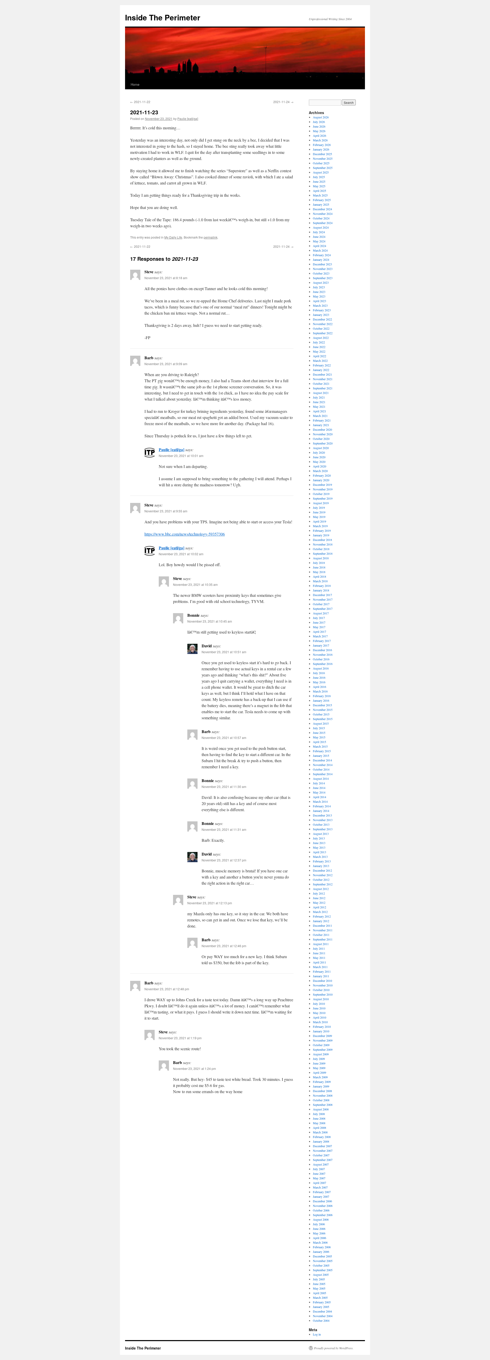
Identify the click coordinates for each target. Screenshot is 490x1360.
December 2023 (322, 264)
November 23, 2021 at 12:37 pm (224, 860)
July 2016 (319, 673)
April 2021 (319, 411)
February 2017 (322, 641)
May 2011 (319, 958)
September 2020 (323, 443)
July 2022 (319, 342)
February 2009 (322, 1082)
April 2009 (319, 1072)
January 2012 (321, 921)
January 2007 (321, 1196)
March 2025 (320, 195)
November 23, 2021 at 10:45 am (209, 621)
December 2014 (322, 760)
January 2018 (321, 590)
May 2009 (319, 1068)
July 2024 (319, 232)
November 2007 (323, 1150)
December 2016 (322, 650)
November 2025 (323, 158)
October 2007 (321, 1155)
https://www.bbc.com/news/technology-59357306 (184, 534)
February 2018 (322, 586)
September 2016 (323, 664)
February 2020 (322, 475)
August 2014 (321, 778)
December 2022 (322, 319)
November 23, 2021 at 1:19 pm (180, 1038)
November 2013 (323, 820)
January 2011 (321, 976)
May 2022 (319, 351)
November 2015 (323, 710)
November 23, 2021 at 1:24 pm (194, 1068)
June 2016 (319, 677)
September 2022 (323, 333)
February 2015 (322, 751)
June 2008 (319, 1118)
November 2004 (323, 1316)
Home (135, 84)
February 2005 (322, 1302)
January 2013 (321, 866)
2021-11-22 (140, 102)
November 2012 (323, 875)
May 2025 (319, 186)
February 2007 (322, 1192)
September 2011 (323, 939)
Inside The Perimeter (162, 17)
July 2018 (319, 563)
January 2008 (321, 1141)
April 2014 (319, 797)
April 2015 (319, 742)
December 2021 (322, 374)
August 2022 (321, 338)
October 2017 (321, 604)
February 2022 (322, 365)
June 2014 (319, 788)
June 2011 (319, 953)
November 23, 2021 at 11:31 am (224, 829)
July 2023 (319, 287)
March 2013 (320, 857)
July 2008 (319, 1114)
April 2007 (319, 1183)
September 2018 (323, 553)
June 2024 (319, 236)
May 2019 (319, 517)
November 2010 (323, 985)
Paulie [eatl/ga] (187, 118)
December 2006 (322, 1201)
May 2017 (319, 627)
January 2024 (321, 259)
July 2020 (319, 452)
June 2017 (319, 622)
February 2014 (322, 806)
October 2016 (321, 659)
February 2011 (322, 971)
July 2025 (319, 177)
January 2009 (321, 1086)
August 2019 (321, 503)
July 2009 (319, 1059)
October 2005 (321, 1265)
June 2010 (319, 1008)
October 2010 (321, 990)
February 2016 (322, 696)
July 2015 (319, 728)
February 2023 (322, 310)
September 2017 (323, 609)
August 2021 (321, 393)
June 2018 (319, 567)
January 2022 (321, 370)
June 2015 (319, 733)
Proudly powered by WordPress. (333, 1348)
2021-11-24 (283, 102)
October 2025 (321, 163)
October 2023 (321, 273)
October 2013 (321, 824)
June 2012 (319, 898)
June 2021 (319, 402)
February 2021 (322, 420)
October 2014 (321, 769)
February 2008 (322, 1137)
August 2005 (321, 1274)
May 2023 (319, 296)
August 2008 (321, 1109)
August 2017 (321, 613)
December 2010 (322, 981)
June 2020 (319, 457)
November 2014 (323, 765)
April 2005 (319, 1293)
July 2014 (319, 783)
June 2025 (319, 181)
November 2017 (323, 599)
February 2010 (322, 1026)
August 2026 (321, 117)
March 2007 (320, 1187)
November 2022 (323, 324)
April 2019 (319, 521)
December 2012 (322, 870)
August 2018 (321, 558)
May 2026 (319, 131)
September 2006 (323, 1215)
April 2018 (319, 576)
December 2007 (322, 1146)
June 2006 (319, 1229)
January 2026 (321, 149)
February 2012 (322, 916)
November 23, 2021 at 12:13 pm (209, 903)
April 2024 (319, 246)
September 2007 (323, 1160)
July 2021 (319, 397)
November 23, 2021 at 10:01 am (181, 455)
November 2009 (323, 1040)
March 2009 (320, 1077)
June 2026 (319, 126)
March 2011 (320, 967)
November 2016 (323, 654)
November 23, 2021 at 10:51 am (224, 652)
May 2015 (319, 737)
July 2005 (319, 1279)
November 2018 (323, 544)
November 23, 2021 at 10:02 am (181, 554)
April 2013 (319, 852)
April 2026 (319, 135)
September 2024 (323, 223)
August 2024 (321, 227)
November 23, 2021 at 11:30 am (224, 786)
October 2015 (321, 714)
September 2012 (323, 884)
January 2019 (321, 535)
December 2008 (322, 1091)
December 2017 (322, 595)
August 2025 (321, 172)
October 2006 (321, 1210)
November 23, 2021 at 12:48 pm (166, 989)
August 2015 (321, 723)
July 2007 (319, 1169)
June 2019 (319, 512)
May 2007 (319, 1178)
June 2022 (319, 347)
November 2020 (323, 434)
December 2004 (322, 1311)
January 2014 (321, 811)
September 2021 (323, 388)
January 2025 (321, 204)
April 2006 (319, 1238)
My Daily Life (173, 237)
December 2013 (322, 815)
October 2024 (321, 218)
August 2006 (321, 1219)
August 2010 (321, 999)
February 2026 (322, 145)
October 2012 (321, 879)
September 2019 (323, 498)
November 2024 (323, 214)
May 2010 (319, 1013)
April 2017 (319, 631)
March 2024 (320, 250)
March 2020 (320, 471)
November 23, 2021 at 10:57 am (224, 737)
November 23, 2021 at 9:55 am (165, 511)
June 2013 (319, 843)
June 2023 (319, 292)
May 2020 (319, 462)
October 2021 (321, 383)
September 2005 (323, 1270)
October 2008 (321, 1100)
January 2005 (321, 1307)
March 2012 (320, 912)
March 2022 (320, 360)
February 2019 (322, 530)
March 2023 (320, 305)
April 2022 (319, 356)
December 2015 (322, 705)
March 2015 (320, 746)
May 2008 (319, 1123)
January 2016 (321, 700)
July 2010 (319, 1004)
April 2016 (319, 687)
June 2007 (319, 1173)
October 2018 (321, 549)
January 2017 (321, 645)
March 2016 (320, 691)
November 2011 (323, 930)
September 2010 (323, 994)
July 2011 (319, 948)
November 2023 (323, 269)
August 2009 (321, 1054)
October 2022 (321, 328)
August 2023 (321, 282)
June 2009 (319, 1063)
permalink (210, 237)
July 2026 (319, 122)
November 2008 (323, 1095)
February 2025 (322, 200)
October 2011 (321, 935)
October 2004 (321, 1320)
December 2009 (322, 1036)
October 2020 (321, 439)
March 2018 (320, 581)
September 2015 (323, 719)
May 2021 (319, 406)
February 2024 (322, 255)
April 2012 (319, 907)
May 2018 (319, 572)
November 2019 (323, 489)
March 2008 (320, 1132)
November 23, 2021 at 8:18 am (165, 278)
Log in (317, 1334)
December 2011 (322, 925)
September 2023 (323, 278)
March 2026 (320, 140)
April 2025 (319, 191)
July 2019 (319, 507)
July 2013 (319, 838)
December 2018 (322, 540)
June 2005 (319, 1284)
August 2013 (321, 834)
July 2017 (319, 618)
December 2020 (322, 429)
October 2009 (321, 1045)
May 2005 (319, 1288)
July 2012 (319, 893)
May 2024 (319, 241)
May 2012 (319, 902)
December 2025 (322, 154)
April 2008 (319, 1128)
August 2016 (321, 668)
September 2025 (323, 168)
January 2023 (321, 315)
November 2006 (323, 1206)
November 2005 (323, 1261)
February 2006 (322, 1247)
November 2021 (323, 379)
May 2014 (319, 792)
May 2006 (319, 1233)
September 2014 (323, 774)
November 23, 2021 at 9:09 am (165, 364)
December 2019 (322, 485)
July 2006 (319, 1224)
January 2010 (321, 1031)
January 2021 (321, 425)
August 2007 (321, 1164)
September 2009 (323, 1049)
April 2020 (319, 466)
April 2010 (319, 1017)
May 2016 (319, 682)
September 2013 (323, 829)
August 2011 (321, 944)
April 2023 (319, 301)
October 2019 (321, 494)
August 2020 (321, 448)
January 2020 (321, 480)
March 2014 (320, 801)
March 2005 (320, 1297)
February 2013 (322, 861)
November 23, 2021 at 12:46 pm (224, 946)
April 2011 (319, 962)
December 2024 (322, 209)
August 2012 (321, 889)
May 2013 (319, 847)
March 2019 (320, 526)
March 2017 (320, 636)
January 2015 (321, 755)
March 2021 (320, 416)
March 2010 (320, 1022)
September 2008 (323, 1105)
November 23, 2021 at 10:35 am (195, 584)
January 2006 (321, 1252)
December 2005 (322, 1256)
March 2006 (320, 1242)
